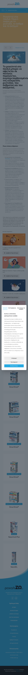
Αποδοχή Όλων (14, 366)
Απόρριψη (14, 358)
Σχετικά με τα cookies (21, 308)
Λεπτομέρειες (12, 308)
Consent (5, 308)
